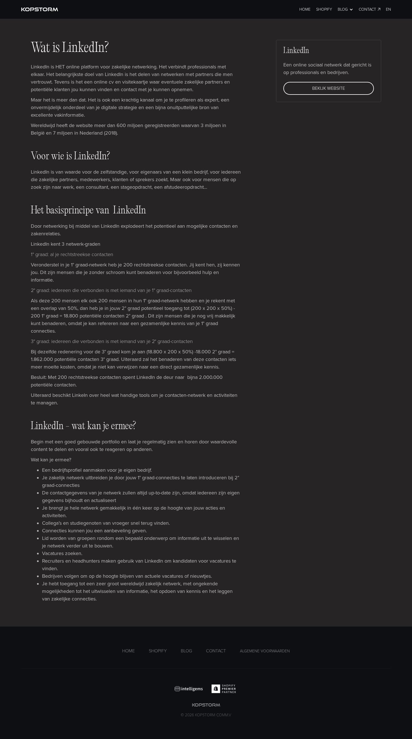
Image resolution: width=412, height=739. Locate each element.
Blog (186, 651)
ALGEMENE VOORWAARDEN (265, 651)
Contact (367, 9)
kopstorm (206, 710)
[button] (345, 9)
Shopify (324, 9)
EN (388, 9)
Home (305, 9)
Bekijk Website (328, 88)
